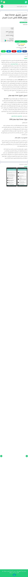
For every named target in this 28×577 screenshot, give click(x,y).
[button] (2, 6)
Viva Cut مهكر (14, 116)
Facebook (24, 51)
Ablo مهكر (20, 116)
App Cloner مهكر (14, 64)
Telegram (8, 51)
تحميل (20, 41)
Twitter (19, 51)
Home (26, 12)
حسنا (14, 574)
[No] (26, 573)
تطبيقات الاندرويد (20, 12)
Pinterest (14, 51)
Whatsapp (3, 51)
